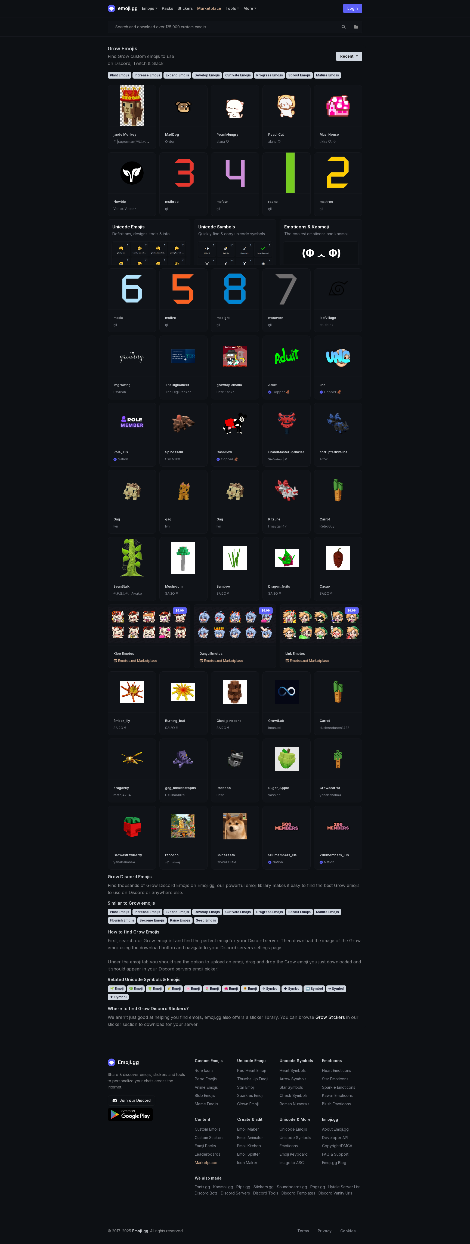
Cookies (348, 1231)
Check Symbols (294, 1095)
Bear (220, 795)
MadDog (172, 134)
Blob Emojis (205, 1095)
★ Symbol (118, 997)
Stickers (185, 8)
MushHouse (329, 134)
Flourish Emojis (122, 920)
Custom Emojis (207, 1129)
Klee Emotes (123, 654)
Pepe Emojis (206, 1079)
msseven (275, 318)
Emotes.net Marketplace (137, 661)
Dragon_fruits (279, 586)
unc (322, 385)
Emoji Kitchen (249, 1145)
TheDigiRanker (177, 385)
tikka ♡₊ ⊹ (328, 141)
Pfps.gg (243, 1186)
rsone (273, 202)
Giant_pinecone (229, 721)
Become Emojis (152, 920)
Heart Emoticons (336, 1070)
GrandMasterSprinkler (286, 452)
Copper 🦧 (281, 392)
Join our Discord (134, 1100)
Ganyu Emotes (210, 654)
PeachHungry (227, 134)
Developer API (335, 1137)
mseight (223, 318)
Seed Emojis (206, 920)
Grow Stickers (330, 1017)
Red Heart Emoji (251, 1070)
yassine (274, 795)
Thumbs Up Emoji (252, 1079)
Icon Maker (247, 1162)
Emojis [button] (148, 8)
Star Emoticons (335, 1079)
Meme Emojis (206, 1104)
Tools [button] (230, 8)
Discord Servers (235, 1193)
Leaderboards (207, 1154)
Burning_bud (175, 721)
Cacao (325, 586)
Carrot (325, 519)
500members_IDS (282, 855)
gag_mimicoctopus (180, 788)
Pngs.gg (317, 1186)
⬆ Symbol (292, 988)
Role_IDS (120, 452)
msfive (170, 318)
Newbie (119, 202)
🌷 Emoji (212, 988)
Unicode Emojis (293, 1129)
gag (168, 519)
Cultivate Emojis (238, 75)
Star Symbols (291, 1087)
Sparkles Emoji (250, 1095)
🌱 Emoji (116, 988)
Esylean (119, 392)
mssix (118, 318)
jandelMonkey (124, 134)
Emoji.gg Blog (334, 1162)
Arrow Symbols (293, 1079)
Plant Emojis (119, 75)
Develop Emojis (207, 75)
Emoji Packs (205, 1145)
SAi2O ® (171, 593)
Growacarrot (330, 788)
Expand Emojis (177, 75)
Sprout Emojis (299, 75)
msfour (222, 202)
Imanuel (274, 728)
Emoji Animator (250, 1137)
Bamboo (223, 586)
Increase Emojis (147, 75)
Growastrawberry (127, 855)
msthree (172, 202)
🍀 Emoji (155, 988)
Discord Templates (298, 1193)
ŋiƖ (167, 209)
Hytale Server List (344, 1186)
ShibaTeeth (226, 855)
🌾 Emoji (174, 988)
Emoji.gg (128, 1062)
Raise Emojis (180, 920)
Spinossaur (174, 452)
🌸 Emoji (193, 988)
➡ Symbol (314, 988)
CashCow (224, 452)
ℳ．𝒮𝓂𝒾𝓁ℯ (172, 862)
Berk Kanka (225, 392)
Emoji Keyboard (294, 1154)
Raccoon (224, 788)
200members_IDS (334, 855)
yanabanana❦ (331, 795)
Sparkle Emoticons (338, 1087)
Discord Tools (265, 1193)
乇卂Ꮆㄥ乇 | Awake (127, 593)
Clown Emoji (248, 1104)
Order (169, 141)
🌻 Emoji (250, 988)
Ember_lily (121, 721)
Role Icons (204, 1070)
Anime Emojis (206, 1087)
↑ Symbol (270, 988)
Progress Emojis (269, 75)
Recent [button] (347, 56)
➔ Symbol (336, 988)
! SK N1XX (172, 459)
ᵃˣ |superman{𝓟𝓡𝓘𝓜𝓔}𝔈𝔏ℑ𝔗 (134, 141)
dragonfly (121, 788)
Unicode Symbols (295, 1137)
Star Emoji (246, 1087)
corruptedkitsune (334, 452)
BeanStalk (121, 586)
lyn (115, 526)
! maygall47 (277, 526)
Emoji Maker (248, 1129)
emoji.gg (127, 8)
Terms (303, 1231)
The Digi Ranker (178, 392)
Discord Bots (206, 1193)
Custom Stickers (209, 1137)
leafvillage (328, 318)
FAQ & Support (335, 1154)
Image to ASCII (292, 1162)
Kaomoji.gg (223, 1186)
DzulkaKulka (175, 795)
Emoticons (289, 1145)
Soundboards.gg (292, 1186)
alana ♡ (223, 141)
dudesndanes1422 (334, 728)
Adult (272, 385)
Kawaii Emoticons (337, 1095)
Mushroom (174, 586)
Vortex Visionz (124, 209)
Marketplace (209, 8)
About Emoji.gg (335, 1129)
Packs (167, 8)
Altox (324, 459)
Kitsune (274, 519)
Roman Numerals (295, 1104)
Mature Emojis (327, 75)
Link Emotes (295, 654)
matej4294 (122, 795)
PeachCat (276, 134)
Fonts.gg (202, 1186)
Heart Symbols (293, 1070)
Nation (123, 459)
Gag (116, 519)
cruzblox (326, 325)
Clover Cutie (226, 862)
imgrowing (122, 385)
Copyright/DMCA (337, 1145)
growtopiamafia (229, 385)
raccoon (171, 855)
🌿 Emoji (136, 988)
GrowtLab (276, 721)
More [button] (248, 8)
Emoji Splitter (248, 1154)
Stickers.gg (263, 1186)
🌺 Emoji (231, 988)
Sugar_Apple (278, 788)
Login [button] (352, 8)
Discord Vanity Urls (335, 1193)
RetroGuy (327, 526)
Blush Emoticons (336, 1104)
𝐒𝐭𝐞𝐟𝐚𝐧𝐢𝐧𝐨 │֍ (277, 459)
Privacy (325, 1231)
